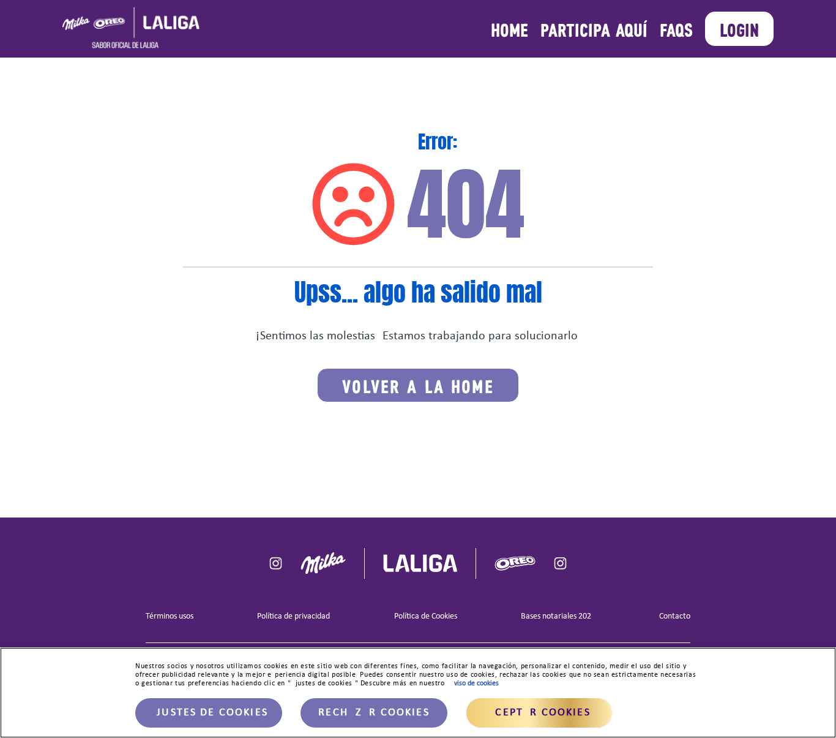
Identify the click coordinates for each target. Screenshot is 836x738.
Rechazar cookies (374, 712)
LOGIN (739, 29)
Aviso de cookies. (475, 683)
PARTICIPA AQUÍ (594, 28)
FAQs (676, 28)
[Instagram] (275, 563)
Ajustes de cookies (208, 712)
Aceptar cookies (539, 712)
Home (509, 28)
